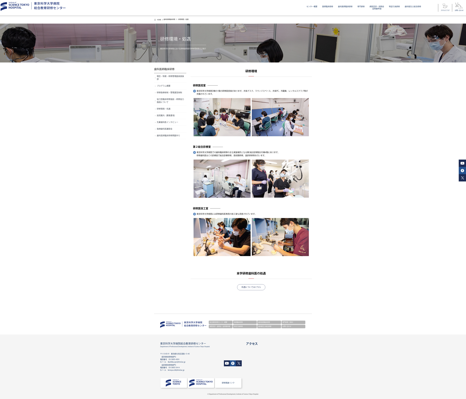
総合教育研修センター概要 (218, 322)
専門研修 (361, 6)
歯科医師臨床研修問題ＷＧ (168, 135)
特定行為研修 (394, 6)
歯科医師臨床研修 (345, 6)
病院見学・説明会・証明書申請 (220, 326)
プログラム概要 (163, 86)
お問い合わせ (459, 10)
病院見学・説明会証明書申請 (377, 7)
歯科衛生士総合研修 (413, 6)
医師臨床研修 (327, 6)
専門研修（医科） (288, 322)
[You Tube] (227, 363)
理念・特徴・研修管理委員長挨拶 (170, 78)
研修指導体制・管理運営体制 (169, 92)
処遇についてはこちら (251, 287)
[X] (239, 363)
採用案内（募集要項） (166, 115)
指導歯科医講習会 (164, 129)
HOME (159, 20)
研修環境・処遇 (163, 109)
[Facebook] (233, 363)
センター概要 (311, 6)
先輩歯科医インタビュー (167, 122)
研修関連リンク (228, 383)
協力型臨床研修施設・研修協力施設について (170, 101)
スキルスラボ (445, 10)
